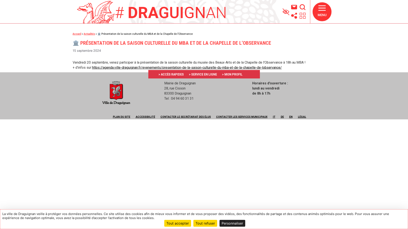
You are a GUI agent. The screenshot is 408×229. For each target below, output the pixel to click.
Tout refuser (205, 223)
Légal (302, 116)
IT (274, 116)
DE (282, 116)
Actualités (89, 33)
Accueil (77, 33)
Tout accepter (177, 223)
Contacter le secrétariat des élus (185, 116)
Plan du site (121, 116)
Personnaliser (232, 223)
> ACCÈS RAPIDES (171, 74)
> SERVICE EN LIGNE (203, 74)
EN (291, 116)
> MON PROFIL (232, 74)
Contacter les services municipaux (242, 116)
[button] (322, 11)
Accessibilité (145, 116)
